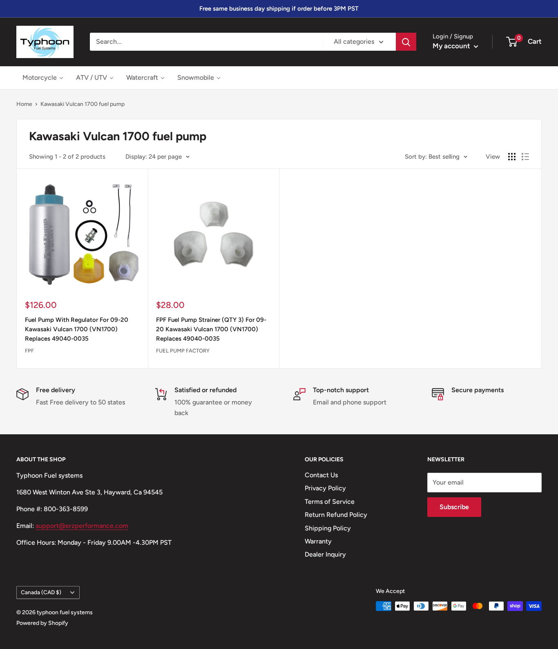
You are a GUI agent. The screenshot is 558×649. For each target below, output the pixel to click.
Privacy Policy (325, 488)
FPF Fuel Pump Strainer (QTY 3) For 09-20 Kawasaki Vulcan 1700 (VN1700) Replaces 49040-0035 (211, 329)
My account (452, 46)
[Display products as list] (525, 156)
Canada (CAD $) (41, 592)
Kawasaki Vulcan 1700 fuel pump (82, 104)
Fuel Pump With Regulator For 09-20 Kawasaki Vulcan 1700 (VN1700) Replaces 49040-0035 (76, 329)
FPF (29, 351)
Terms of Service (330, 501)
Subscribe (454, 507)
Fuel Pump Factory (183, 351)
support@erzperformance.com (82, 526)
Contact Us (321, 475)
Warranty (318, 541)
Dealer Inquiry (325, 554)
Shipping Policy (328, 528)
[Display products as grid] (512, 156)
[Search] (406, 42)
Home (24, 104)
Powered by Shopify (42, 623)
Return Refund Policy (336, 515)
